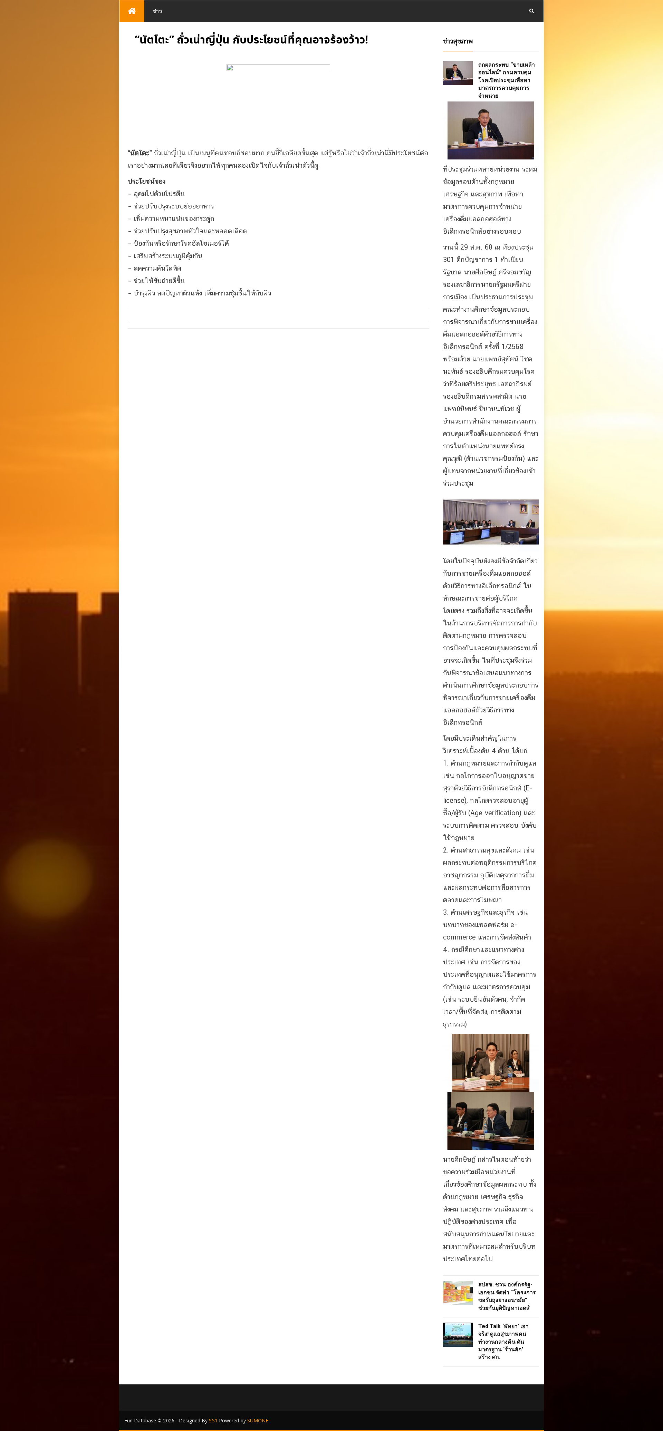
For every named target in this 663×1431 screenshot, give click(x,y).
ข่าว (157, 11)
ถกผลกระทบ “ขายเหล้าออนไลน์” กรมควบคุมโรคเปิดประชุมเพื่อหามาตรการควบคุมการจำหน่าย (506, 80)
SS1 (213, 1420)
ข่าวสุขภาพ (458, 41)
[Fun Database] (131, 11)
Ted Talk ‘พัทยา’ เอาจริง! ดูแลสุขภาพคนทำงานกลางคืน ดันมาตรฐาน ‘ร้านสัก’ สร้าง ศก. (503, 1342)
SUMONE (258, 1420)
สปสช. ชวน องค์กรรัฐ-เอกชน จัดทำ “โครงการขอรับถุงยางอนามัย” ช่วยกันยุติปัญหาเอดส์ (507, 1296)
